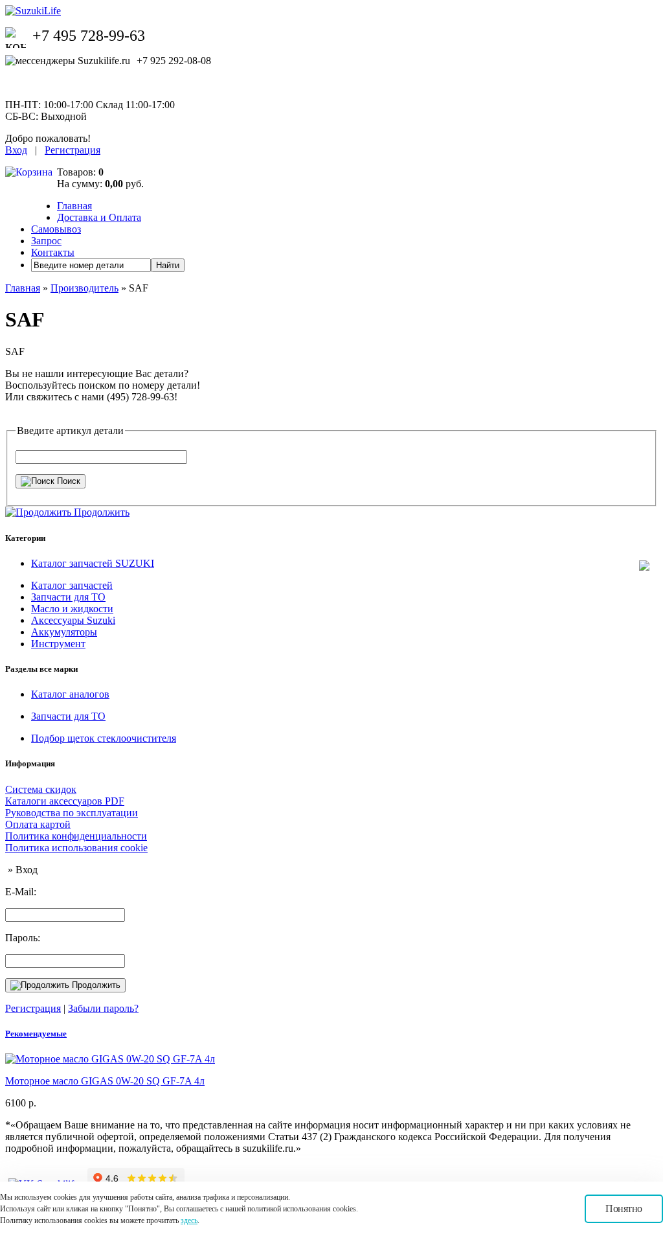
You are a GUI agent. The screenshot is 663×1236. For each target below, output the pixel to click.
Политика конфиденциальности (76, 835)
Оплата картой (38, 824)
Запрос (46, 240)
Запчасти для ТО (68, 596)
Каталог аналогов (70, 694)
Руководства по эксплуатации (71, 812)
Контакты (52, 252)
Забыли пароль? (103, 1008)
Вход (16, 149)
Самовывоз (56, 229)
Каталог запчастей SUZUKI (92, 563)
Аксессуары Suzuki (73, 620)
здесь (189, 1220)
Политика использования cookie (76, 847)
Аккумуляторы (64, 631)
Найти (167, 265)
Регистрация (72, 149)
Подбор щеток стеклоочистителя (103, 738)
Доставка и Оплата (99, 217)
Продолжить (94, 985)
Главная (74, 205)
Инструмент (58, 643)
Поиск (67, 481)
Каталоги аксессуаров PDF (64, 801)
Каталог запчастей (72, 585)
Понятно (623, 1208)
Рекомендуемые (36, 1033)
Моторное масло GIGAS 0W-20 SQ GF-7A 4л (105, 1080)
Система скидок (40, 789)
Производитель (84, 287)
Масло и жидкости (72, 608)
